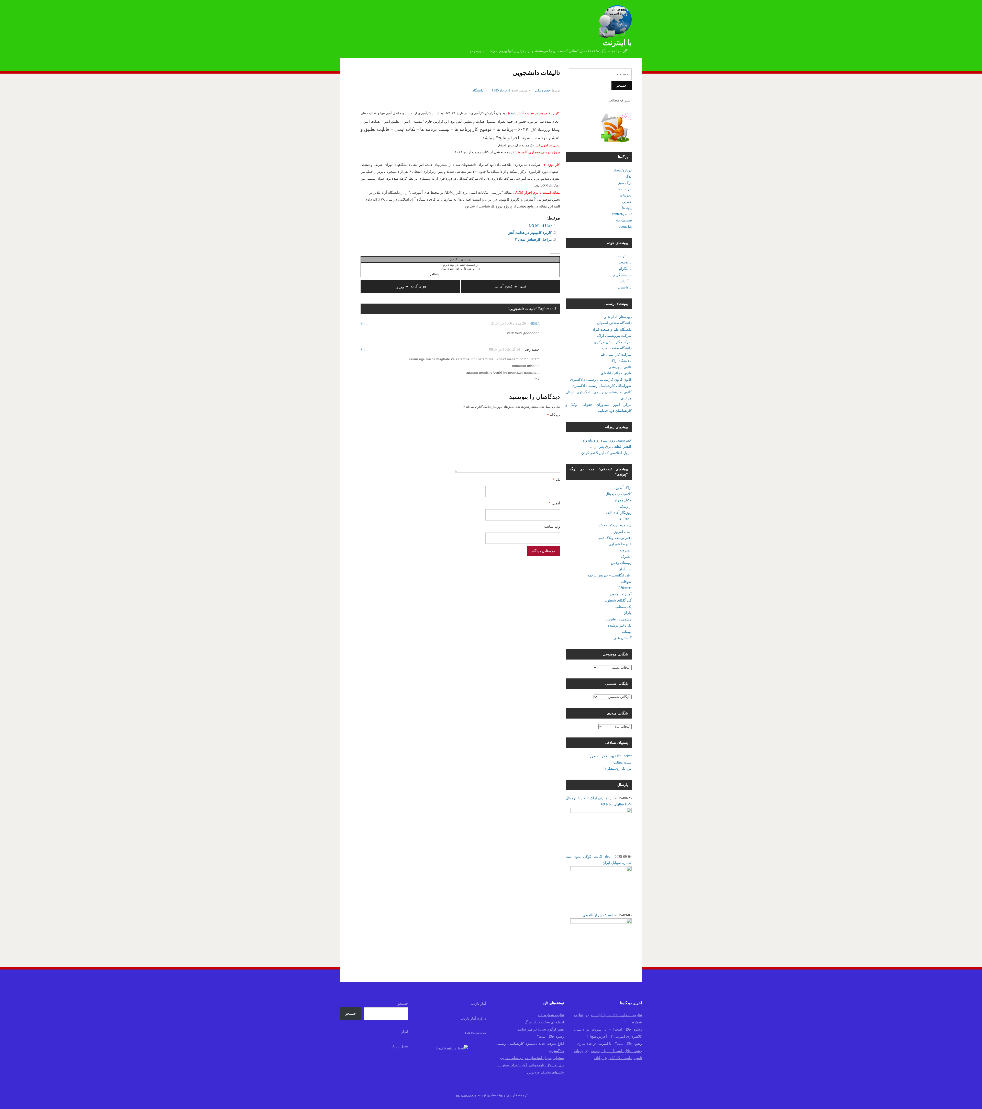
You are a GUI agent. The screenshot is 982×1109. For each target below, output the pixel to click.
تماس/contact (622, 214)
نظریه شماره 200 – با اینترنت (616, 1015)
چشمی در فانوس (619, 619)
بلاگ (628, 176)
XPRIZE (625, 519)
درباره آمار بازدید (473, 1018)
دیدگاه (553, 415)
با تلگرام (625, 269)
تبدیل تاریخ (400, 1046)
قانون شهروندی (620, 367)
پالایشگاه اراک (621, 361)
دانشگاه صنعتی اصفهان (614, 323)
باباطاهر (435, 274)
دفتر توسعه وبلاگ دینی (615, 538)
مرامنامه (625, 189)
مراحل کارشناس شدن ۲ (533, 239)
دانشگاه (478, 90)
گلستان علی (622, 638)
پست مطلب (622, 762)
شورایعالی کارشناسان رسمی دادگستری (602, 386)
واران (627, 613)
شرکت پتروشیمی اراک (614, 336)
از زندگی (625, 507)
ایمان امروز (623, 532)
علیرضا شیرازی (620, 544)
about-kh (625, 226)
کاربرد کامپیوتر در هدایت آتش (530, 233)
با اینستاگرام (622, 275)
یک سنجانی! (622, 607)
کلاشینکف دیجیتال (618, 494)
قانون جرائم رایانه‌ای (616, 373)
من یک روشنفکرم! (617, 768)
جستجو (403, 1004)
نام (556, 480)
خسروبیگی (542, 90)
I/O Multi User (540, 226)
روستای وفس (621, 563)
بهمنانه (627, 632)
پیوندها (627, 208)
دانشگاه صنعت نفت (617, 348)
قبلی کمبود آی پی (511, 286)
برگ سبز (625, 183)
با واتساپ (624, 287)
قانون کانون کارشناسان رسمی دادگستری (601, 380)
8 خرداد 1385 (501, 90)
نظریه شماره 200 (551, 1015)
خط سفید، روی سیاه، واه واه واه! (606, 440)
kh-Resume (624, 220)
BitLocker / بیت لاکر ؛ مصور (611, 756)
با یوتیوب (625, 262)
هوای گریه (410, 286)
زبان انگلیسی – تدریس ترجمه (609, 575)
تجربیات (626, 195)
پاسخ (364, 323)
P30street (625, 588)
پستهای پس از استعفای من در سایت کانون (532, 1058)
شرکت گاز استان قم (616, 354)
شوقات (626, 582)
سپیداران (625, 569)
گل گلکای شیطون (618, 600)
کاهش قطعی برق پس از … (611, 446)
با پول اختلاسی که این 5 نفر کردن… (605, 453)
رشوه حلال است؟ (550, 1036)
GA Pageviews (475, 1033)
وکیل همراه (623, 500)
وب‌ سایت (552, 526)
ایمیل (554, 503)
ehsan (535, 323)
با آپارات (625, 281)
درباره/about (623, 170)
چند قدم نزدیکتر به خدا (615, 525)
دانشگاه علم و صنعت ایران (612, 329)
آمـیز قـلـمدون (621, 594)
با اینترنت (617, 42)
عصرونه (626, 550)
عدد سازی (584, 1044)
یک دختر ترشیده (620, 625)
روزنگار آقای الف (619, 513)
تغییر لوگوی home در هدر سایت (540, 1029)
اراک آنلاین (624, 488)
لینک (512, 113)
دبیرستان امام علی (618, 317)
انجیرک (626, 557)
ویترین (627, 201)
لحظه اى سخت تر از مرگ (544, 1022)
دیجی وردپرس (465, 1095)
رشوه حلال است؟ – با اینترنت (617, 1029)
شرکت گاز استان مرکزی (613, 342)
